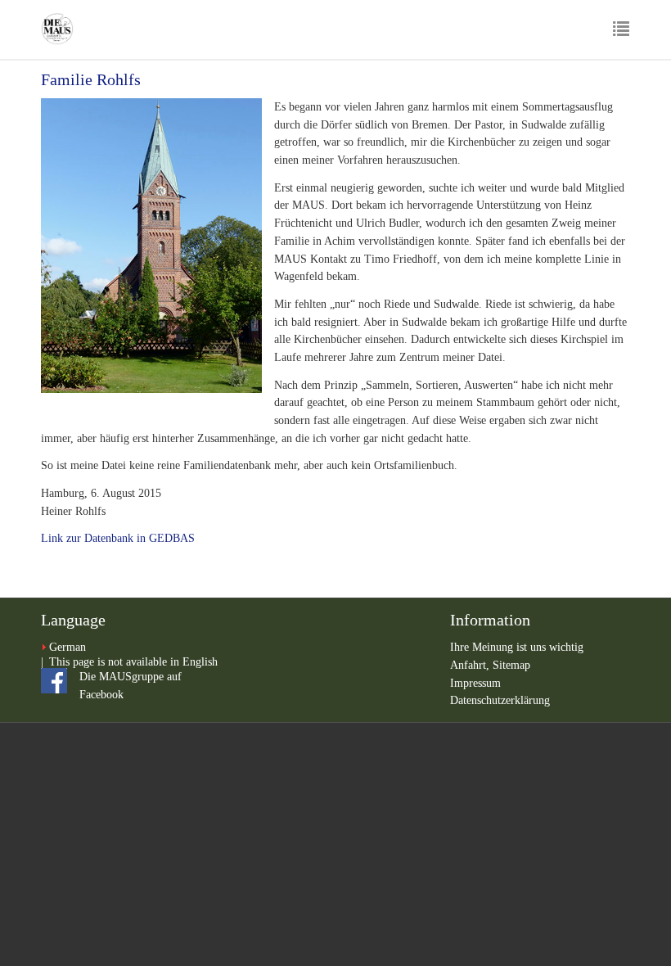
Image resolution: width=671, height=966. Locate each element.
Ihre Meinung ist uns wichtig (516, 647)
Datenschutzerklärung (500, 700)
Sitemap (511, 665)
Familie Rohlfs (91, 79)
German (67, 647)
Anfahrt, (471, 665)
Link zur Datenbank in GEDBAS (118, 538)
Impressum (475, 683)
